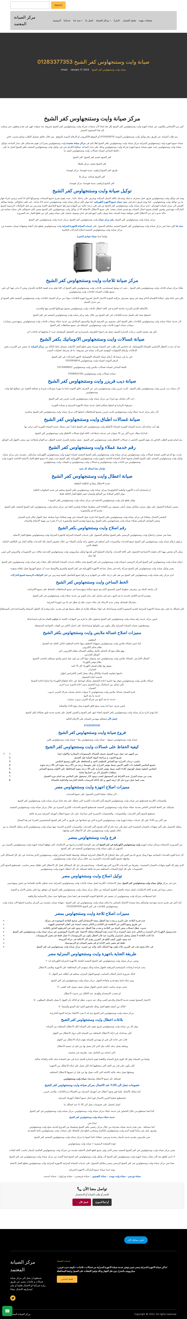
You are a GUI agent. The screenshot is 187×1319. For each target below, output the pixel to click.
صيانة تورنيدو (134, 1176)
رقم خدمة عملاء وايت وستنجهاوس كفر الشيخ (92, 447)
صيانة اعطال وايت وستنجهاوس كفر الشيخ (92, 476)
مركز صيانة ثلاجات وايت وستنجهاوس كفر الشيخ (92, 280)
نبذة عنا (179, 225)
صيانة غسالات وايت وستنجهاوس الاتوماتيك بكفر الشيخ (92, 339)
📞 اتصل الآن (81, 1202)
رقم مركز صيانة (106, 219)
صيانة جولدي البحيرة (87, 236)
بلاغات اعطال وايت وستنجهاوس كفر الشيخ (92, 1019)
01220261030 (92, 725)
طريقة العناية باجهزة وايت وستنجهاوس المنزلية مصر (92, 953)
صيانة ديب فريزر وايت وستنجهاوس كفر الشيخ (92, 381)
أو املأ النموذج (102, 1202)
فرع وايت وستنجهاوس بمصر (92, 837)
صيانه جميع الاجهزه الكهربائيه (108, 201)
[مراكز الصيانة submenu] (110, 20)
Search (58, 5)
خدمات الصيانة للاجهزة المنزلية (77, 225)
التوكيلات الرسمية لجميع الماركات (27, 574)
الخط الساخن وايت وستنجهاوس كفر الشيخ (92, 582)
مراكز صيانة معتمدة (76, 143)
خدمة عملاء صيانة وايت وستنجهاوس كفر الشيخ (92, 1117)
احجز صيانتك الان (136, 1239)
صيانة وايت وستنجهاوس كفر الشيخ (109, 69)
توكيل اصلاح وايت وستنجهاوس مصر (92, 875)
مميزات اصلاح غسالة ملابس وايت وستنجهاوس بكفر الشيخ (92, 632)
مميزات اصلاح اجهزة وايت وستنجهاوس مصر (92, 786)
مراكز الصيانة (37, 346)
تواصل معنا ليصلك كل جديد (92, 468)
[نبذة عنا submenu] (82, 20)
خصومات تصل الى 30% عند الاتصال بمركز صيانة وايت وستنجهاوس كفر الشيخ (92, 1085)
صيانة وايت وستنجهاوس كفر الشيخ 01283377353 (93, 62)
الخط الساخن (67, 1279)
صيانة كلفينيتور (99, 1176)
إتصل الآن (112, 718)
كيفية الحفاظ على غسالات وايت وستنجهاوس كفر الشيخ (92, 746)
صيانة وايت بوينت (117, 1176)
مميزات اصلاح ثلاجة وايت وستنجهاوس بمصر (92, 913)
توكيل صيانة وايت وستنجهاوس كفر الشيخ (92, 190)
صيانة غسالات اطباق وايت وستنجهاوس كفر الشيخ (92, 419)
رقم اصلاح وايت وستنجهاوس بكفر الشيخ (92, 527)
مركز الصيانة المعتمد (20, 1314)
